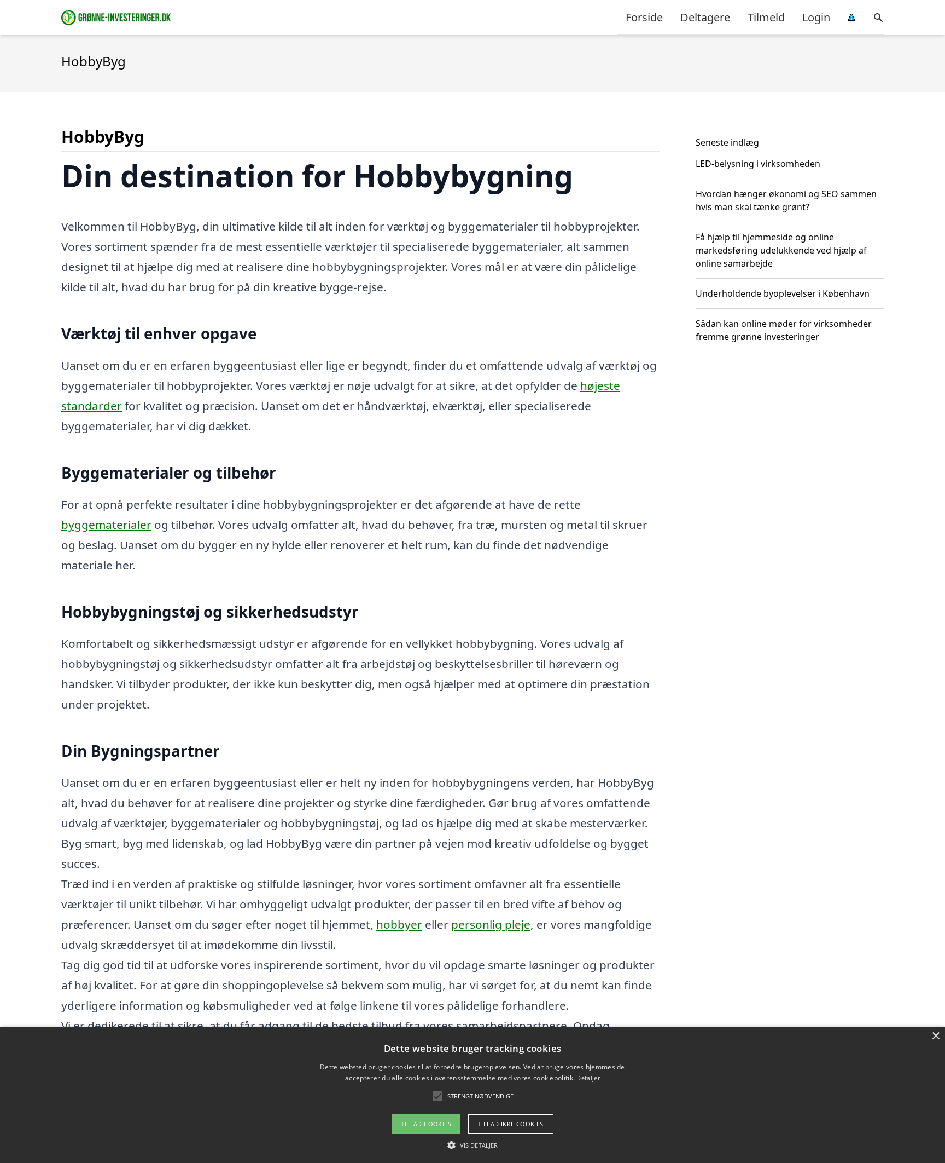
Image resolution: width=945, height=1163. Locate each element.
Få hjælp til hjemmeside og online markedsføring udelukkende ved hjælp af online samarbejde (781, 250)
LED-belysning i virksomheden (758, 164)
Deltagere (705, 17)
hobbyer (399, 924)
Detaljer (587, 1078)
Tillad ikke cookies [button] (511, 1124)
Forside (644, 17)
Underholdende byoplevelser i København (783, 293)
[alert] (472, 1095)
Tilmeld (766, 17)
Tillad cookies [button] (426, 1124)
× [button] (935, 1036)
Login (816, 17)
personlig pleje (490, 924)
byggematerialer (106, 524)
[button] (472, 1144)
